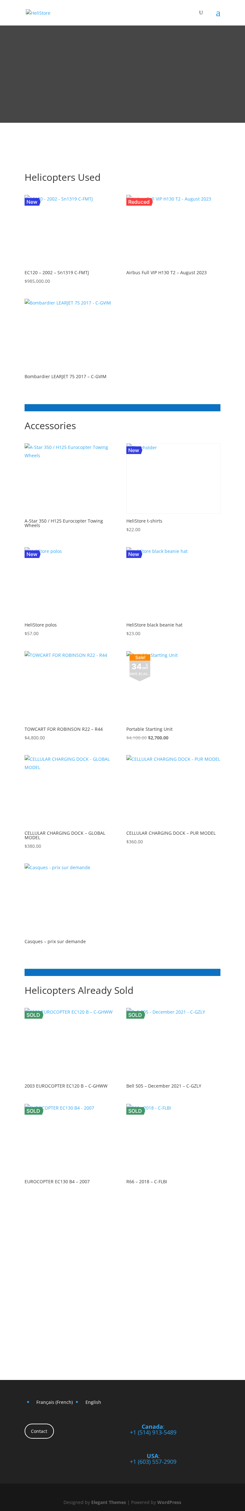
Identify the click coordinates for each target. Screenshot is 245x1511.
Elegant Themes (108, 1502)
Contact (39, 1431)
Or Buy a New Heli (180, 155)
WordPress (169, 1502)
